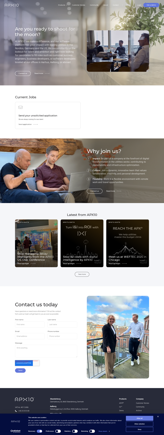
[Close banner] (158, 416)
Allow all (139, 418)
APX (121, 403)
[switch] (58, 431)
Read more (38, 73)
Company (140, 399)
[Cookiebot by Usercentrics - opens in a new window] (15, 431)
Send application (25, 124)
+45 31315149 (23, 411)
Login (139, 5)
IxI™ (120, 407)
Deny (139, 429)
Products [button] (61, 5)
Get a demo (151, 5)
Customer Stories (78, 5)
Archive (139, 411)
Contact (116, 5)
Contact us (23, 73)
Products (122, 399)
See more (82, 274)
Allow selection (139, 424)
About (105, 5)
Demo (121, 411)
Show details (103, 431)
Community (94, 5)
